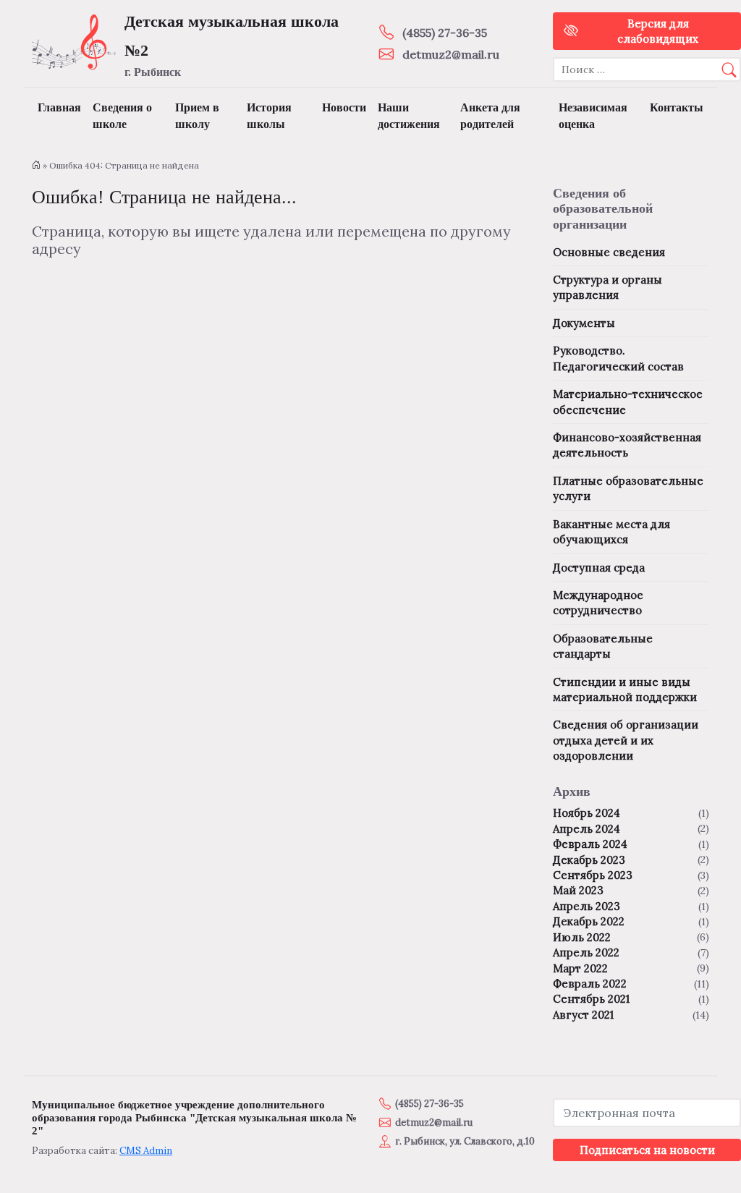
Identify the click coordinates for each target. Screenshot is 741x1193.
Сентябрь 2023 (592, 875)
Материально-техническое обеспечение (628, 401)
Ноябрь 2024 (586, 813)
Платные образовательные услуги (628, 488)
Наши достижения (409, 115)
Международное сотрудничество (598, 602)
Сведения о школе (122, 115)
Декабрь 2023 (589, 860)
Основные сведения (609, 252)
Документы (584, 323)
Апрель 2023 (586, 906)
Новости (344, 107)
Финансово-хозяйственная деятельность (627, 444)
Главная (59, 107)
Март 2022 (580, 968)
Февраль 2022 (590, 983)
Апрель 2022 (586, 952)
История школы (269, 115)
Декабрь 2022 (588, 921)
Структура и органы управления (607, 287)
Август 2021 (583, 1015)
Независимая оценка (593, 115)
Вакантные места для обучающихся (611, 531)
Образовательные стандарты (603, 646)
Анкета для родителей (490, 115)
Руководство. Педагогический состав (618, 358)
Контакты (676, 107)
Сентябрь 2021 (591, 999)
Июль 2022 (582, 937)
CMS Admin (145, 1151)
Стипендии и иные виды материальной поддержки (625, 689)
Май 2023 (578, 890)
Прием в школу (197, 115)
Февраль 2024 (590, 844)
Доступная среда (599, 567)
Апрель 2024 (586, 829)
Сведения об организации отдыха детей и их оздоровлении (625, 740)
